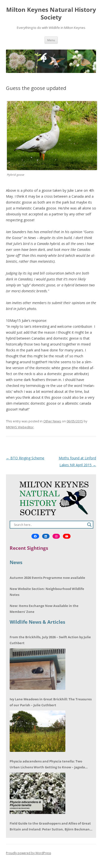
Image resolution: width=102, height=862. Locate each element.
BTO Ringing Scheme (25, 458)
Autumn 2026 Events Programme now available (47, 577)
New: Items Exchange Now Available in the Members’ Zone (44, 608)
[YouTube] (66, 536)
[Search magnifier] (89, 524)
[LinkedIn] (46, 536)
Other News (52, 421)
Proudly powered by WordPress (28, 853)
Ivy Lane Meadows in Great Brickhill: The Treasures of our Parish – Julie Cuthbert (51, 702)
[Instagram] (56, 536)
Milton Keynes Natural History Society (51, 13)
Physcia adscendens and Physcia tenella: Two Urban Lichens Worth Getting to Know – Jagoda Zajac (47, 764)
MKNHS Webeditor (20, 427)
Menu (51, 40)
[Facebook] (35, 536)
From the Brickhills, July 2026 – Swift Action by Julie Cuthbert (50, 640)
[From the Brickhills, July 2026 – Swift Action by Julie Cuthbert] (37, 669)
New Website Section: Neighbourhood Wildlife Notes (47, 591)
